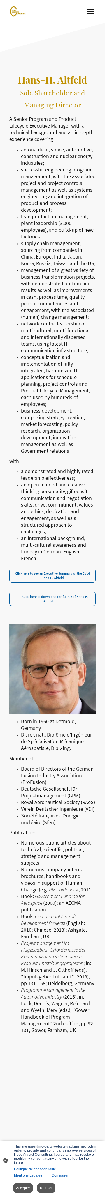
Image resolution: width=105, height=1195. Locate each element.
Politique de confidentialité (35, 1169)
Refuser (46, 1188)
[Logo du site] (18, 11)
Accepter (23, 1188)
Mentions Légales (28, 1175)
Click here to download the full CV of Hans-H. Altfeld (52, 598)
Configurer (60, 1175)
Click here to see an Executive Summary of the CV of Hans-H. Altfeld (52, 575)
